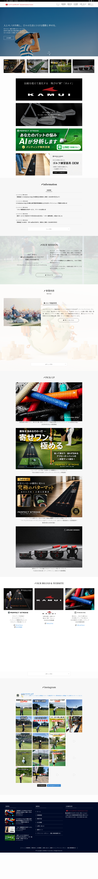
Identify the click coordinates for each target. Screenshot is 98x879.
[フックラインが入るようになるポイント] (74, 775)
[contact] (91, 1)
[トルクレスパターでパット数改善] (57, 741)
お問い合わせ (40, 826)
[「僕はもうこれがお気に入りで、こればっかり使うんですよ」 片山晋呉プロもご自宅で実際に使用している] (74, 724)
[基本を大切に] (41, 707)
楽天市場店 (19, 627)
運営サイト (40, 830)
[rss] (89, 1)
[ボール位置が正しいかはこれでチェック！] (57, 775)
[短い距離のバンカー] (41, 775)
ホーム (39, 811)
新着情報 (39, 815)
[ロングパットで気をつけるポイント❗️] (74, 707)
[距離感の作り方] (24, 724)
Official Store (81, 625)
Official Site (49, 623)
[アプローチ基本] (41, 758)
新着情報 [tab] (49, 190)
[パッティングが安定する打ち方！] (24, 775)
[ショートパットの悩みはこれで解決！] (24, 758)
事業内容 (39, 819)
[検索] (93, 1)
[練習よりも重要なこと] (57, 724)
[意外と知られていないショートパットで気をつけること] (57, 707)
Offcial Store (19, 625)
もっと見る (49, 229)
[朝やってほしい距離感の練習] (24, 707)
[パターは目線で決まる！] (57, 758)
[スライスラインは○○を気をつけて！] (41, 724)
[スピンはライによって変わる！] (41, 741)
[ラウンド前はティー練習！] (24, 741)
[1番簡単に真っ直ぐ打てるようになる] (74, 758)
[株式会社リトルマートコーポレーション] (19, 4)
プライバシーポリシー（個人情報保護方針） (49, 833)
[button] (48, 54)
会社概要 (39, 822)
